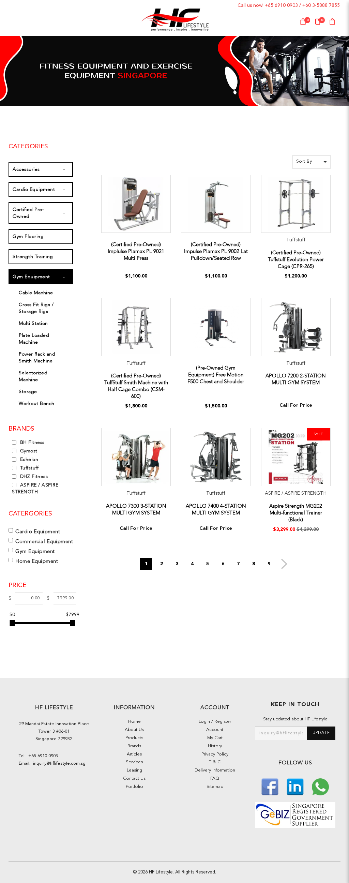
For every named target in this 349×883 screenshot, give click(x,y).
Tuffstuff (28, 468)
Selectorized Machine (33, 376)
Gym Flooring (28, 236)
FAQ (214, 778)
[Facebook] (270, 786)
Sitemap (215, 786)
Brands (134, 746)
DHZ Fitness (33, 476)
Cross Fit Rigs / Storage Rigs (36, 308)
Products (134, 738)
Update (321, 733)
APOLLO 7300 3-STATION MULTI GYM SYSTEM (136, 509)
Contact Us (134, 778)
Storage (28, 391)
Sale (318, 434)
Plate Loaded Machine (34, 338)
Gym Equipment (31, 276)
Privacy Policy (214, 754)
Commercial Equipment (44, 541)
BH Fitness (31, 442)
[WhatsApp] (320, 786)
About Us (134, 730)
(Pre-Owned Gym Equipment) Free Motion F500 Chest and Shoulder (215, 374)
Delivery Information (215, 770)
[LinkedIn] (296, 786)
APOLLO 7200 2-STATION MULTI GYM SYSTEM (295, 379)
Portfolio (134, 786)
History (215, 746)
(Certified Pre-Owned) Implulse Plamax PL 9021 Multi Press (136, 251)
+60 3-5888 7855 (321, 5)
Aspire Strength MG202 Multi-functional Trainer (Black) (295, 513)
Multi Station (33, 323)
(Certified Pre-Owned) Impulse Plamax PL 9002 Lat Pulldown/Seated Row (216, 251)
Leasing (134, 770)
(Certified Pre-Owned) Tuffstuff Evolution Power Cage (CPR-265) (296, 259)
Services (134, 762)
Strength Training (33, 256)
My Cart (215, 738)
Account (214, 730)
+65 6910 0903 (281, 5)
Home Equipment (36, 561)
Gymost (27, 451)
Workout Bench (37, 403)
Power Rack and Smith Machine (37, 357)
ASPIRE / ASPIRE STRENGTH (35, 488)
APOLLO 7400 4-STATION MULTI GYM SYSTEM (216, 509)
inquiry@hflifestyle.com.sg (58, 763)
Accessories (26, 169)
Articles (134, 754)
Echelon (28, 459)
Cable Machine (36, 292)
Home (134, 721)
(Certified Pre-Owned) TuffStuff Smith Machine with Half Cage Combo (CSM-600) (136, 386)
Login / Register (215, 721)
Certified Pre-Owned (28, 213)
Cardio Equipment (34, 189)
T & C (215, 762)
